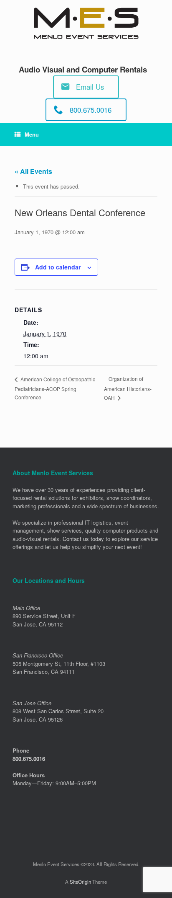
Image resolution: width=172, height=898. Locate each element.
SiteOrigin (80, 881)
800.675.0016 (29, 759)
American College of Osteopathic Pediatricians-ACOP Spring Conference (55, 388)
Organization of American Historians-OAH (128, 388)
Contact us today (83, 539)
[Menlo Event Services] (86, 23)
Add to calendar (58, 267)
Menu (32, 134)
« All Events (33, 171)
